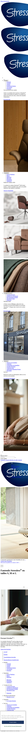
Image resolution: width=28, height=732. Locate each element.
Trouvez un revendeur (12, 362)
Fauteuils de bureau (11, 86)
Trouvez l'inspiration (8, 190)
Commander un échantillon (13, 365)
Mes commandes (15, 466)
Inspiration (6, 173)
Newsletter (9, 370)
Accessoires (9, 87)
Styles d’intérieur (11, 174)
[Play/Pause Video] (23, 587)
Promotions (9, 179)
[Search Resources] (15, 457)
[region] (13, 721)
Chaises (8, 84)
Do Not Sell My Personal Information (13, 726)
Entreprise (9, 300)
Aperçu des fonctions (6, 649)
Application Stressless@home (14, 369)
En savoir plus (7, 99)
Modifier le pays (10, 697)
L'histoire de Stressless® (12, 296)
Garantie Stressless (11, 366)
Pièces (8, 175)
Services (6, 361)
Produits (6, 80)
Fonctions (9, 88)
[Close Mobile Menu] (4, 79)
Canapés (9, 83)
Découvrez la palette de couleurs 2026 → (10, 562)
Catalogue (9, 364)
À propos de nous (8, 293)
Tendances (9, 181)
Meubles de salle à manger (15, 460)
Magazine (9, 178)
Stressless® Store (11, 298)
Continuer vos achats (16, 477)
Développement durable (12, 297)
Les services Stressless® (9, 378)
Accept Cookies (12, 722)
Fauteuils (9, 82)
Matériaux (9, 177)
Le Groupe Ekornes (11, 701)
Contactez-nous (10, 368)
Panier (12, 465)
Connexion (14, 468)
